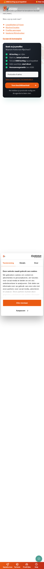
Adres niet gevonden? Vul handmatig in (19, 79)
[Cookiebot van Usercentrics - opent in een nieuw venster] (31, 256)
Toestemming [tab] (8, 263)
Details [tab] (22, 263)
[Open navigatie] (38, 8)
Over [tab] (36, 263)
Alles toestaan (22, 303)
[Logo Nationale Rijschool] (10, 8)
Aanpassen (20, 310)
